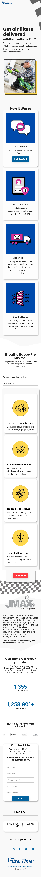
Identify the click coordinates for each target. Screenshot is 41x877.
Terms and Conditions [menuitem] (25, 867)
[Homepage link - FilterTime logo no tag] (20, 863)
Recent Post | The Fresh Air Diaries (20, 825)
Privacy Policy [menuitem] (12, 867)
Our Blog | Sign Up (19, 840)
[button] (37, 2)
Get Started (20, 159)
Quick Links (19, 812)
